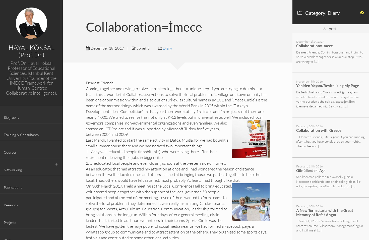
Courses (10, 152)
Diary (167, 48)
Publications (13, 187)
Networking (13, 170)
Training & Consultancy (21, 135)
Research (11, 205)
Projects (10, 222)
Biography (11, 117)
